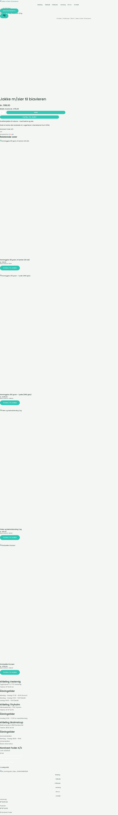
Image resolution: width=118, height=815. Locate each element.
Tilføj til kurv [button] (10, 268)
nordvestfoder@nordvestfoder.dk (11, 756)
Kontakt (76, 5)
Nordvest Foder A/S (6, 129)
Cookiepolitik (4, 767)
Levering (63, 5)
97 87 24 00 (4, 808)
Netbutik (47, 5)
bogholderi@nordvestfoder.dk (10, 758)
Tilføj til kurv (30, 117)
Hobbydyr (66, 18)
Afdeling (39, 5)
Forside (59, 18)
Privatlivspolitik (5, 765)
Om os (69, 5)
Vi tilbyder (55, 5)
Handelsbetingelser (6, 762)
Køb (36, 112)
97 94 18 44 (4, 802)
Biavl (72, 18)
